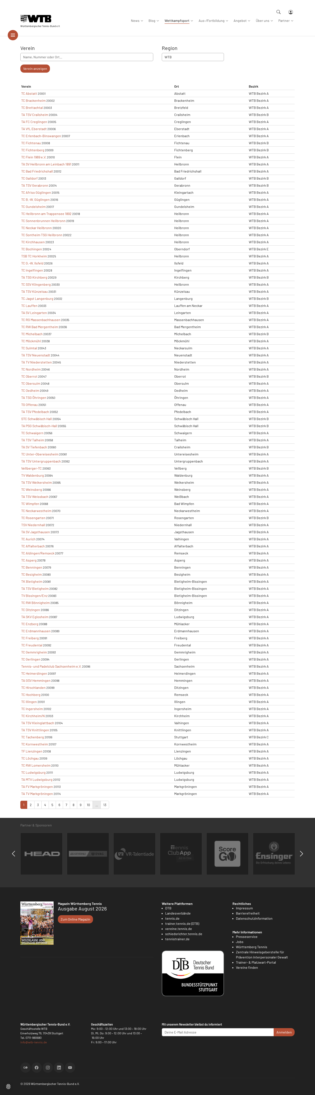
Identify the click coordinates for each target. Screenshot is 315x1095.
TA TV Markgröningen (37, 794)
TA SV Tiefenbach (34, 447)
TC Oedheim (30, 390)
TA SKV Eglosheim (34, 617)
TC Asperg (29, 560)
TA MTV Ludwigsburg (36, 779)
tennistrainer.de (177, 939)
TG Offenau (29, 405)
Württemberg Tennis (251, 947)
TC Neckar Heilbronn (36, 228)
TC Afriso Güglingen (36, 192)
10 (88, 805)
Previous (13, 853)
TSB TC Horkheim (34, 256)
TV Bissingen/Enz (34, 595)
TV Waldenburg (32, 475)
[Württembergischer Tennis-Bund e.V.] (40, 19)
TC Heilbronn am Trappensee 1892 (46, 214)
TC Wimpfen (30, 504)
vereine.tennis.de (178, 929)
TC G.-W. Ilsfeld (32, 263)
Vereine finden (247, 967)
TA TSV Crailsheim (34, 115)
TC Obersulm (30, 383)
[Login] (291, 12)
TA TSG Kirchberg (34, 277)
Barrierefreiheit (248, 913)
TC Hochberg (30, 694)
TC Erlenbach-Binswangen (41, 136)
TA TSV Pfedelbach (35, 412)
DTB (168, 908)
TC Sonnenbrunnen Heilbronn (43, 221)
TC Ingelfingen (32, 270)
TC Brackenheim (33, 100)
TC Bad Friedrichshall (37, 171)
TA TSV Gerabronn (34, 185)
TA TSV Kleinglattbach (37, 723)
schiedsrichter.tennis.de (183, 934)
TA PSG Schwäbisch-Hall (39, 426)
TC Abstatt (29, 93)
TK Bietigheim (31, 581)
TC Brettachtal (32, 107)
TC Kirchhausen (33, 242)
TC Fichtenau (31, 143)
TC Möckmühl (31, 341)
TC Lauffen (29, 305)
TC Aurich (28, 539)
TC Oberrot (29, 376)
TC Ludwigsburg (33, 772)
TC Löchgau (30, 758)
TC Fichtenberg (32, 150)
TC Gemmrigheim (34, 652)
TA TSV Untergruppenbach (41, 461)
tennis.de (172, 918)
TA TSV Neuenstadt (35, 355)
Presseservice (247, 936)
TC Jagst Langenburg (37, 298)
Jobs (239, 942)
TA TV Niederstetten (36, 362)
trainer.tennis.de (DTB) (182, 923)
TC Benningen (31, 567)
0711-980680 (34, 1037)
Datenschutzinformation (254, 918)
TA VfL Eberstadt (34, 129)
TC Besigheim (31, 574)
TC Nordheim (31, 369)
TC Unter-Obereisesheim (39, 454)
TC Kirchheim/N (33, 716)
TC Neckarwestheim (36, 511)
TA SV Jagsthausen (35, 532)
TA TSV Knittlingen (35, 730)
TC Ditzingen (30, 610)
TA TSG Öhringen (33, 397)
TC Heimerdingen (34, 673)
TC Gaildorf (29, 178)
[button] (8, 1086)
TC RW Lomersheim (36, 765)
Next (301, 853)
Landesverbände (178, 913)
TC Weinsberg (31, 489)
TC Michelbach (32, 334)
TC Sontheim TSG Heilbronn (41, 235)
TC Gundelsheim (33, 206)
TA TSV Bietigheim (35, 588)
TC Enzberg (29, 624)
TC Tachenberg (32, 737)
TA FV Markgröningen (37, 786)
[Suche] (278, 12)
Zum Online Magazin (75, 919)
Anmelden (284, 1032)
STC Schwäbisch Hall (36, 419)
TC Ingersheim (32, 709)
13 (104, 805)
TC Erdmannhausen (36, 631)
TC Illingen (29, 702)
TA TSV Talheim (32, 440)
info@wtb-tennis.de (33, 1042)
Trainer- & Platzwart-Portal (256, 962)
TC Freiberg (30, 638)
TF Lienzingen (31, 751)
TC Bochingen (31, 249)
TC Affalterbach (33, 546)
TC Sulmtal (29, 348)
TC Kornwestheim (34, 744)
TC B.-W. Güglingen (35, 199)
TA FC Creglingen (34, 122)
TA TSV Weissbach (34, 496)
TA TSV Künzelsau (34, 291)
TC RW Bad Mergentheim (39, 327)
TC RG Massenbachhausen (40, 320)
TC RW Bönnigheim (35, 603)
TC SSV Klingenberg (36, 284)
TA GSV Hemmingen (36, 680)
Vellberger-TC (31, 468)
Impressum (244, 908)
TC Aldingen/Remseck (37, 553)
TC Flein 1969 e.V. (33, 157)
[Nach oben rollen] (307, 1086)
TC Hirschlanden (33, 687)
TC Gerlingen (30, 659)
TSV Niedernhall (33, 525)
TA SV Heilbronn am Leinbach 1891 (46, 164)
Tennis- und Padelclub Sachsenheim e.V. (51, 666)
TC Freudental (31, 645)
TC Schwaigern (32, 433)
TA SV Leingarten (34, 313)
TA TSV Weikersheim (36, 482)
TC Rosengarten (33, 518)
